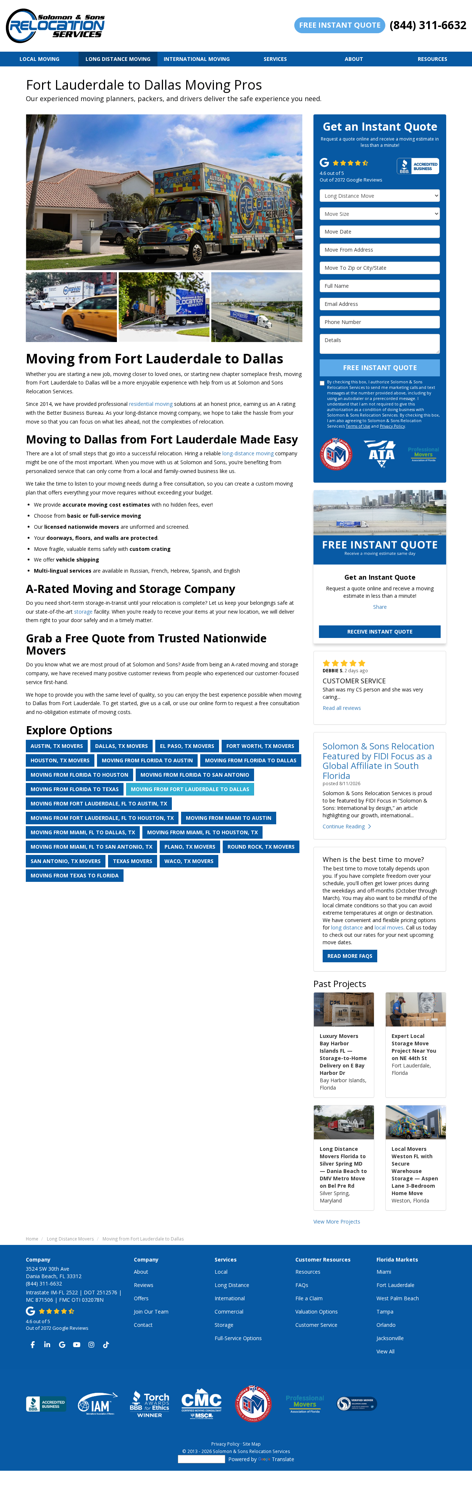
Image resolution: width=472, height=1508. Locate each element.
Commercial (229, 1311)
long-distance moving (248, 453)
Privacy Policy (392, 426)
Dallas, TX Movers (121, 745)
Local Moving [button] (39, 58)
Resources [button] (432, 58)
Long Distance (232, 1284)
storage (83, 611)
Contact (143, 1324)
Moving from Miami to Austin (228, 817)
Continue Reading (344, 826)
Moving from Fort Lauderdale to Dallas (190, 789)
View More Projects (336, 1221)
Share (380, 606)
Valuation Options (316, 1311)
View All (385, 1351)
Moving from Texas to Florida (75, 875)
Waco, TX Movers (189, 861)
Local (221, 1271)
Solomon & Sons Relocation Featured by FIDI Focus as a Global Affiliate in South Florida (378, 760)
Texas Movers (132, 861)
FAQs (301, 1284)
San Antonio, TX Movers (66, 861)
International (230, 1298)
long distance (347, 927)
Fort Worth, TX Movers (260, 745)
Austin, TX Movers (57, 745)
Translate (283, 1459)
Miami (383, 1271)
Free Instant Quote (340, 25)
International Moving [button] (197, 58)
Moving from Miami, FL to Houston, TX (202, 832)
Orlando (386, 1324)
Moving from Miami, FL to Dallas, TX (83, 832)
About (141, 1271)
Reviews (143, 1284)
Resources (307, 1271)
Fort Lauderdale (395, 1284)
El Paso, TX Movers (187, 745)
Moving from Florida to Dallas (250, 760)
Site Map (252, 1444)
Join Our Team (151, 1311)
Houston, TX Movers (60, 760)
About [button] (354, 58)
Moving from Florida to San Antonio (194, 774)
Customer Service (316, 1324)
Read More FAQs (349, 955)
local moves (389, 927)
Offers (141, 1298)
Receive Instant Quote (380, 631)
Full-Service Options (238, 1338)
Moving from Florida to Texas (75, 789)
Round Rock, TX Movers (261, 846)
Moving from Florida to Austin (147, 760)
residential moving (151, 403)
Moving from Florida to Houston (79, 774)
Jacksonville (390, 1338)
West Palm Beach (397, 1298)
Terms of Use (358, 426)
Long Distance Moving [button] (118, 58)
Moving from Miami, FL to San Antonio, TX (91, 846)
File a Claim (309, 1298)
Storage (224, 1324)
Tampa (384, 1311)
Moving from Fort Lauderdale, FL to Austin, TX (99, 803)
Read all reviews (342, 707)
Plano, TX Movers (189, 846)
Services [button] (275, 58)
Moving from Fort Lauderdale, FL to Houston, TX (102, 817)
